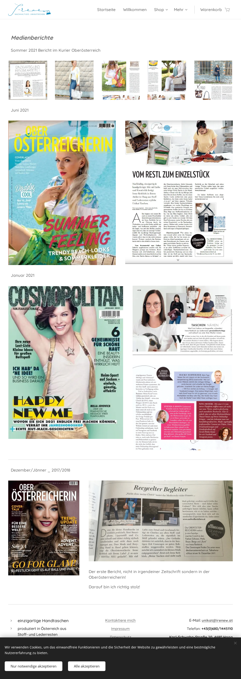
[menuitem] (107, 10)
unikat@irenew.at (217, 620)
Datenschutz (120, 637)
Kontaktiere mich (120, 620)
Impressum (120, 628)
